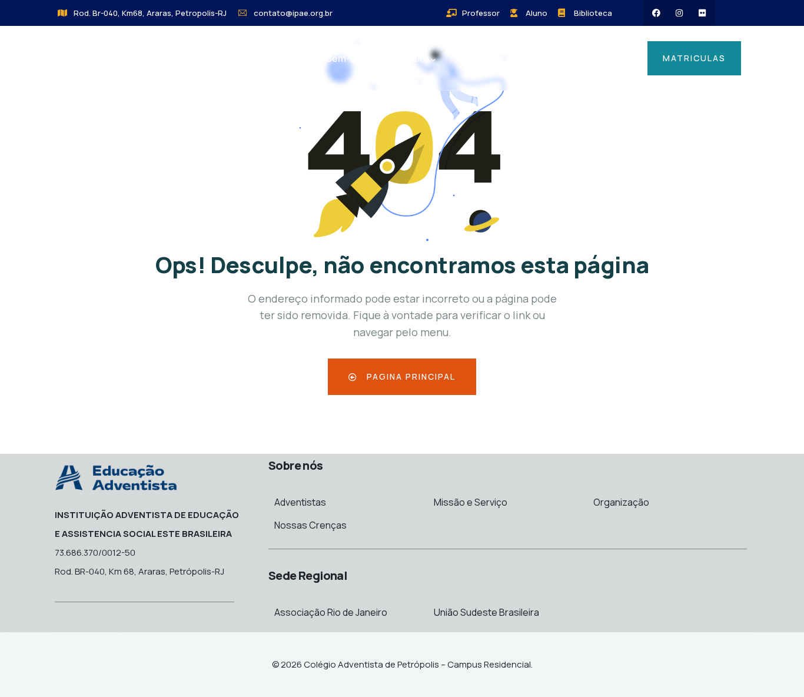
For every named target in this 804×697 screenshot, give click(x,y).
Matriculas (694, 58)
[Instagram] (679, 13)
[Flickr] (702, 13)
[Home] (111, 59)
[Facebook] (656, 13)
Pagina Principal (410, 376)
